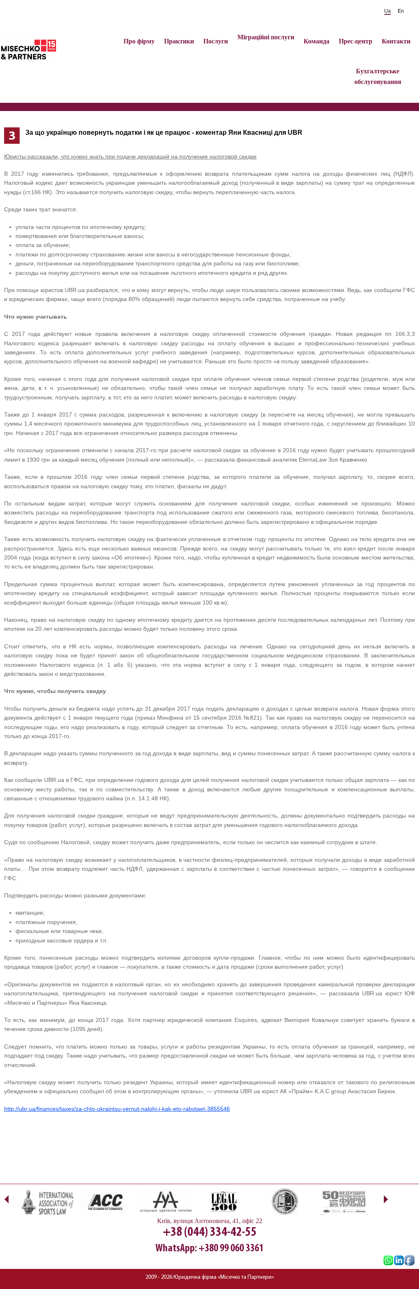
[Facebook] (409, 1261)
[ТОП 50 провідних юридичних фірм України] (343, 1201)
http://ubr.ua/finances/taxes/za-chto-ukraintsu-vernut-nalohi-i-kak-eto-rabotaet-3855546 (117, 1109)
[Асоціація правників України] (284, 1201)
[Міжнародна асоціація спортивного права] (47, 1201)
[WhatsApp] (388, 1261)
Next (386, 1199)
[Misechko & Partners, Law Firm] (399, 1261)
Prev (6, 1199)
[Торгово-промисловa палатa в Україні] (106, 1201)
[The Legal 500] (225, 1201)
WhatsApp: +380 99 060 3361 (209, 1248)
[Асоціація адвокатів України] (165, 1201)
